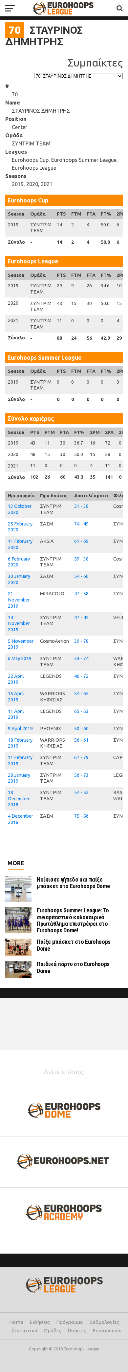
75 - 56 (81, 816)
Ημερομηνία (21, 495)
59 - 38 (81, 559)
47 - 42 (81, 617)
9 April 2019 (20, 728)
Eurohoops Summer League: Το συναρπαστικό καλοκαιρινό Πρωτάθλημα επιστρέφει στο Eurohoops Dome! (73, 920)
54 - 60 (81, 576)
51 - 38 (81, 506)
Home (16, 1322)
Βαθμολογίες (104, 1322)
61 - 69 (81, 541)
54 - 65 (81, 693)
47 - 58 (81, 593)
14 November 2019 (19, 623)
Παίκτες (77, 1330)
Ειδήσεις (40, 1322)
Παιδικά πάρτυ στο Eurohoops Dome (73, 967)
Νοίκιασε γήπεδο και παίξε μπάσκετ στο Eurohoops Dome (73, 882)
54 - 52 (81, 792)
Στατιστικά (24, 1330)
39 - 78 (81, 641)
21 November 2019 (19, 599)
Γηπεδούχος (54, 495)
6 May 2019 (20, 658)
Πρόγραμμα (69, 1322)
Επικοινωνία (107, 1330)
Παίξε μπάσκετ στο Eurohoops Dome (74, 945)
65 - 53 (81, 711)
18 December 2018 (19, 798)
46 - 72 (81, 676)
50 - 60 (81, 728)
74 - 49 (81, 523)
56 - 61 (81, 740)
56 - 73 (81, 775)
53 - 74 (81, 658)
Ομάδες (52, 1330)
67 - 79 (81, 757)
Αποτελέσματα (91, 495)
